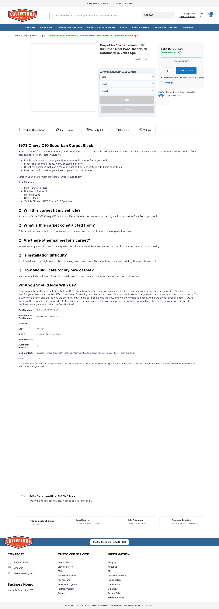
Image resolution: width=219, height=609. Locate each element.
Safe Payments (135, 520)
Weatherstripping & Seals (70, 27)
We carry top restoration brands (185, 523)
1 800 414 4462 (174, 95)
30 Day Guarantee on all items (88, 523)
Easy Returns (82, 520)
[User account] (202, 15)
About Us (112, 566)
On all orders (35, 524)
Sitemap (150, 605)
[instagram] (170, 554)
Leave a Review (65, 566)
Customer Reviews (117, 575)
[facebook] (160, 102)
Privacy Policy (115, 593)
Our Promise (114, 584)
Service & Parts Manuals (165, 27)
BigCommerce (117, 605)
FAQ (60, 571)
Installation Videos (67, 575)
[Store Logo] (19, 542)
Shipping (112, 562)
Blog (110, 571)
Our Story (112, 589)
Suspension (187, 27)
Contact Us (63, 562)
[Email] (166, 102)
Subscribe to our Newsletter (109, 542)
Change (169, 83)
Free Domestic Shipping (42, 521)
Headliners (30, 27)
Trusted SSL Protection (137, 523)
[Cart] (210, 15)
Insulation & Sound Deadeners (101, 27)
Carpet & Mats (46, 27)
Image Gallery (114, 580)
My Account (64, 580)
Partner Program (66, 589)
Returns (61, 593)
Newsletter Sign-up (67, 584)
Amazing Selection (181, 520)
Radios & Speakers (140, 27)
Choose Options (181, 61)
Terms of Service (116, 597)
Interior (123, 27)
